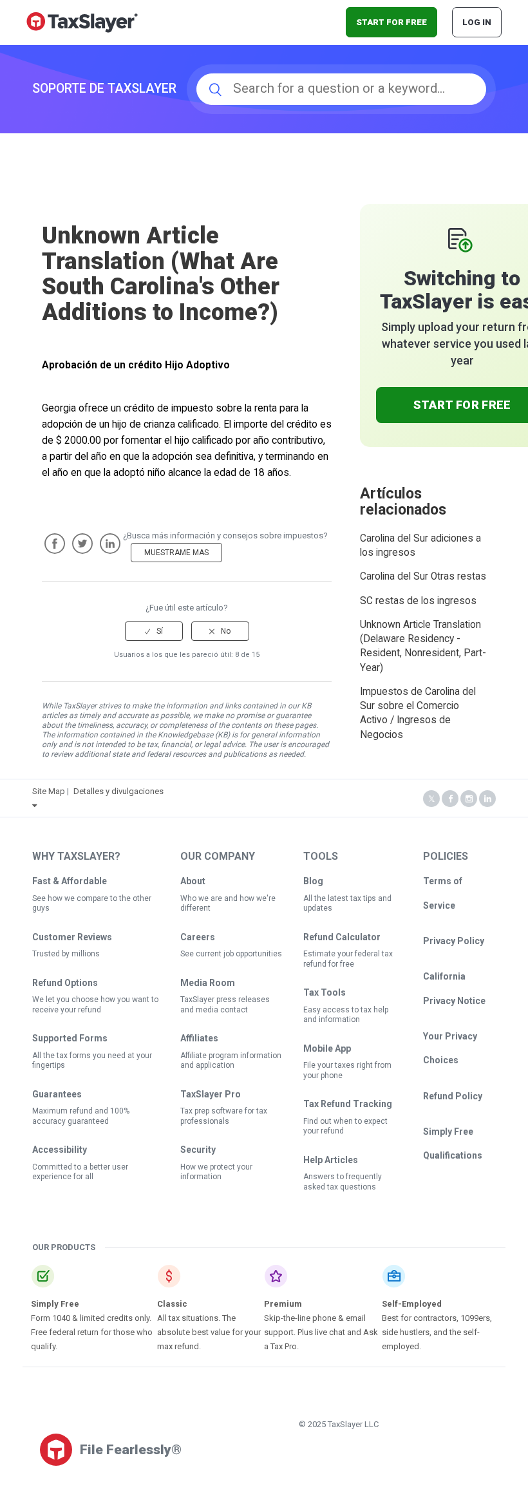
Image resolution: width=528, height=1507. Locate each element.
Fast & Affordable (69, 881)
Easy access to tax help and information (345, 1015)
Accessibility (59, 1149)
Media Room (207, 983)
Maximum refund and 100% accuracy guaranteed (80, 1116)
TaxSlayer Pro (210, 1094)
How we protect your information (216, 1172)
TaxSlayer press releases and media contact (225, 1004)
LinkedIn (110, 543)
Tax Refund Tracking (347, 1104)
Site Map (48, 791)
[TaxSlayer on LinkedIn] (487, 799)
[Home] (82, 21)
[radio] (154, 631)
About (192, 881)
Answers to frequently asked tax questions (342, 1181)
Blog (313, 881)
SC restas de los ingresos (418, 601)
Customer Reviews (72, 937)
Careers (197, 937)
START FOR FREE (391, 22)
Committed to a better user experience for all (80, 1172)
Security (198, 1149)
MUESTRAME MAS (176, 552)
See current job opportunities (231, 953)
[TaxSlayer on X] (431, 799)
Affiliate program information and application (230, 1060)
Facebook (55, 543)
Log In (476, 22)
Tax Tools (324, 992)
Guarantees (57, 1094)
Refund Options (65, 983)
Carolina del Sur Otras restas (423, 576)
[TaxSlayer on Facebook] (450, 799)
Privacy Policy (453, 941)
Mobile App (327, 1048)
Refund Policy (452, 1096)
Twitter (82, 543)
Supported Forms (70, 1038)
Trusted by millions (66, 953)
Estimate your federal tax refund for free (348, 959)
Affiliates (199, 1038)
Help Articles (330, 1160)
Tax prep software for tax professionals (223, 1116)
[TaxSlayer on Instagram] (468, 799)
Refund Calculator (342, 937)
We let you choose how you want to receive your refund (95, 1004)
